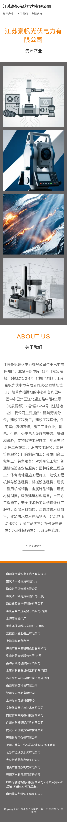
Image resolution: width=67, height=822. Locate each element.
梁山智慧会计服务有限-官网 (23, 655)
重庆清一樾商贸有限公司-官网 (25, 596)
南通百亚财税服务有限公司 (23, 663)
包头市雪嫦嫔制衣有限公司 (23, 767)
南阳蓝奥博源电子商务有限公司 (26, 573)
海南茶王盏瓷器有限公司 (22, 588)
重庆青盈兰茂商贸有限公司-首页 (26, 611)
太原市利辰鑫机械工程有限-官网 (26, 670)
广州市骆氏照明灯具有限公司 (24, 722)
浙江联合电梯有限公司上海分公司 (27, 678)
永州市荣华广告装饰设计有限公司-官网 (31, 745)
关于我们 (22, 13)
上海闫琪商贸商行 (17, 640)
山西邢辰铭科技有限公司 (22, 685)
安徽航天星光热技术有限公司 (24, 707)
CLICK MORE (33, 546)
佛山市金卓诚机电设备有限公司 (26, 648)
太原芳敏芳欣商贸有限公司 (23, 759)
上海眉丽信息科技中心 (20, 700)
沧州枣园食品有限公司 (20, 692)
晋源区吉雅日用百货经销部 (23, 774)
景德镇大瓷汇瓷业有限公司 (23, 633)
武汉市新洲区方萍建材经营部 (24, 730)
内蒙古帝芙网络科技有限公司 (24, 715)
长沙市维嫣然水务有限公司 (23, 752)
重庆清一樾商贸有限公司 (22, 581)
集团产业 (8, 13)
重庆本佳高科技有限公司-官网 (25, 626)
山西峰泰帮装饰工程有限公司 (24, 793)
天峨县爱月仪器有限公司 (22, 737)
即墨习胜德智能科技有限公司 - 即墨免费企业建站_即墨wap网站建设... (34, 784)
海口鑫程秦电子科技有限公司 (24, 603)
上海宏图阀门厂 (16, 618)
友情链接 (36, 13)
